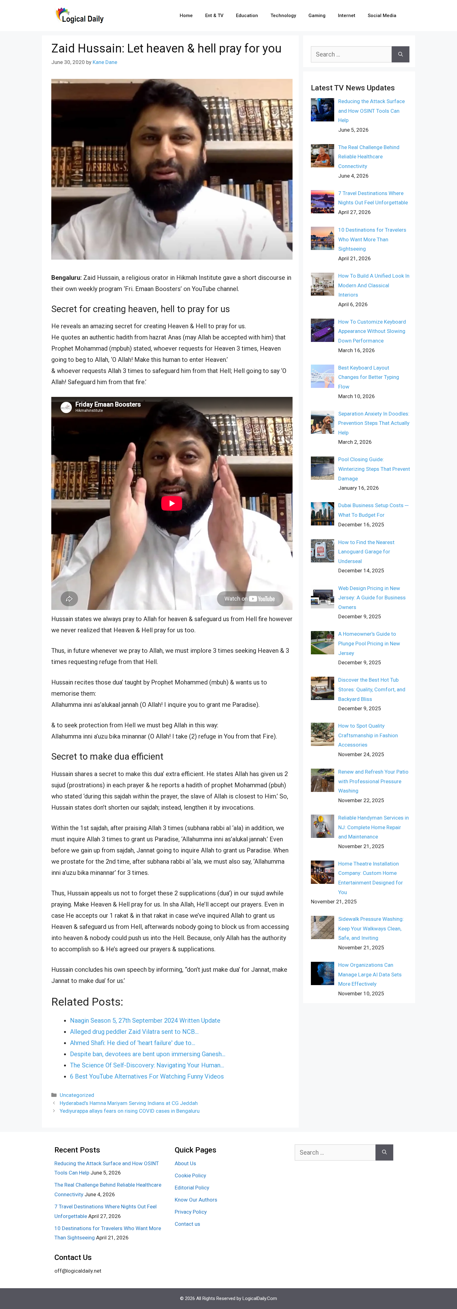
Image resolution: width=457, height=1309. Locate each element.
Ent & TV (214, 15)
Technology (283, 15)
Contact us (187, 1224)
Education (247, 15)
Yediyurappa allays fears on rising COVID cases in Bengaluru (130, 1111)
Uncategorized (77, 1095)
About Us (185, 1163)
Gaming (316, 15)
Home (186, 15)
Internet (346, 15)
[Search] (400, 54)
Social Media (382, 15)
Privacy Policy (191, 1212)
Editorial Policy (192, 1187)
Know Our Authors (196, 1200)
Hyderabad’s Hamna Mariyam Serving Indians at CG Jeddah (129, 1103)
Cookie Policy (190, 1175)
